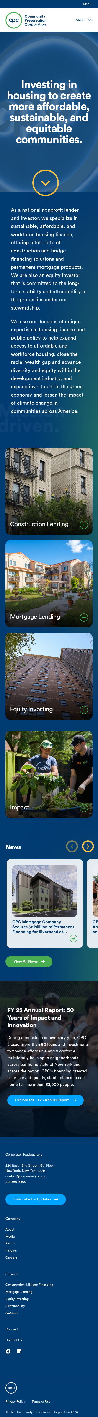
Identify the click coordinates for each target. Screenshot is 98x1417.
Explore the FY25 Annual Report (42, 1100)
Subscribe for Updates (32, 1199)
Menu (87, 4)
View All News (25, 961)
